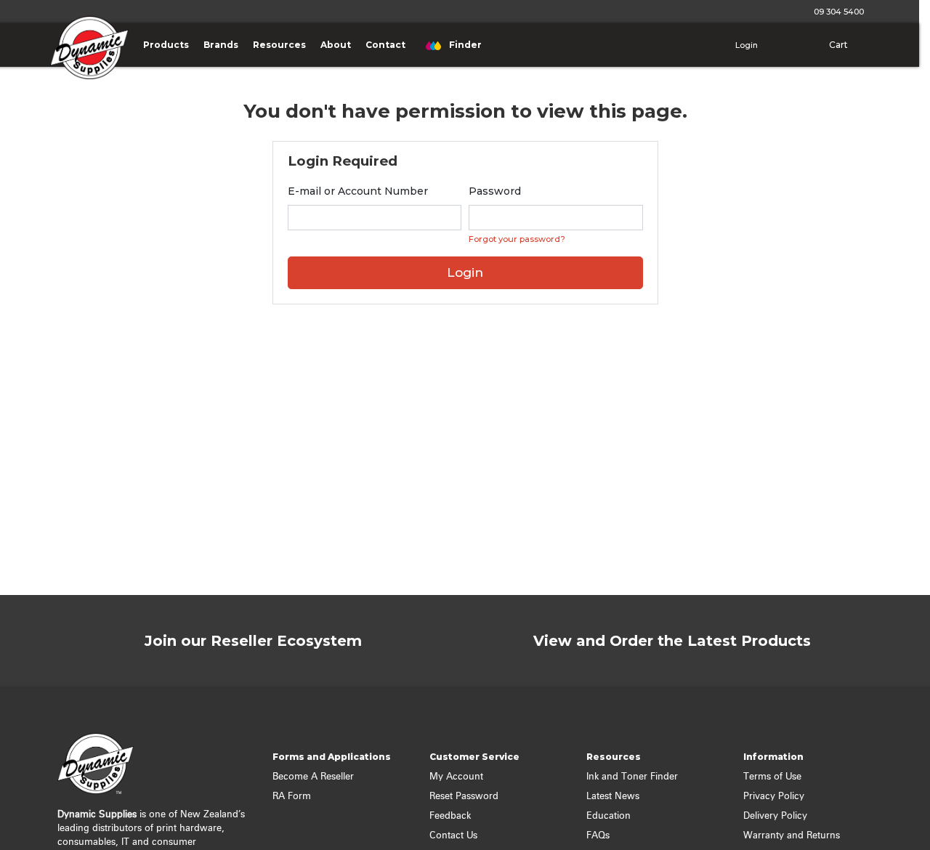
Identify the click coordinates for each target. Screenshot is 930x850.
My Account (456, 777)
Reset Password (463, 796)
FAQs (598, 836)
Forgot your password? (517, 239)
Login (745, 45)
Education (608, 816)
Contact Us (453, 836)
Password (495, 191)
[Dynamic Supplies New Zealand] (86, 57)
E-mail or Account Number (358, 191)
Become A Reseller (313, 777)
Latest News (612, 796)
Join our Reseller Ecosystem (253, 640)
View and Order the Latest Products (672, 640)
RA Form (291, 796)
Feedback (450, 816)
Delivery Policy (775, 816)
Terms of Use (772, 777)
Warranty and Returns (791, 836)
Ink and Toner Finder (632, 777)
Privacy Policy (773, 796)
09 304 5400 (836, 12)
